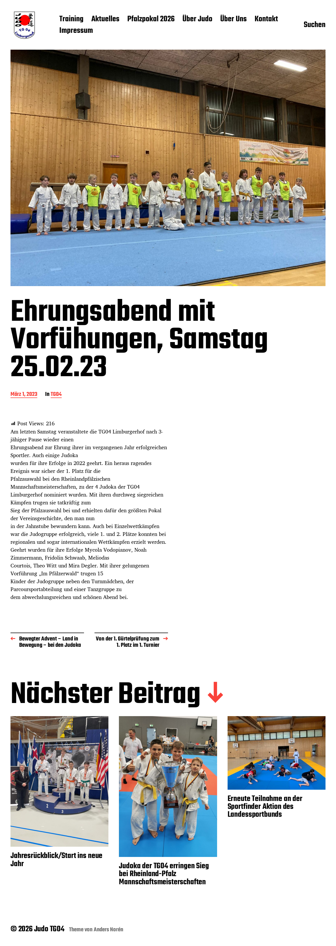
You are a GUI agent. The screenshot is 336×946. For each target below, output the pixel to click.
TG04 (56, 394)
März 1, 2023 (23, 394)
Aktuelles (105, 19)
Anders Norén (108, 929)
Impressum (76, 31)
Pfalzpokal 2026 (151, 19)
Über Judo (197, 19)
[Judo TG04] (24, 25)
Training (71, 19)
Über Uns (233, 19)
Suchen (315, 25)
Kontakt (266, 19)
